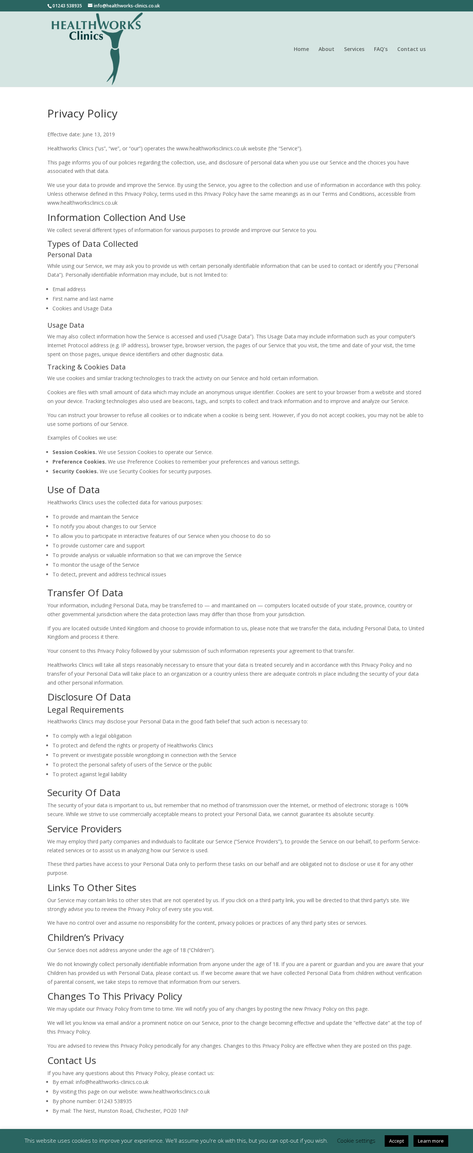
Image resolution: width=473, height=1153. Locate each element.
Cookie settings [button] (356, 1140)
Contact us (411, 49)
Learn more (431, 1140)
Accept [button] (396, 1140)
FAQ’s (381, 49)
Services (354, 49)
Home (301, 49)
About (326, 49)
